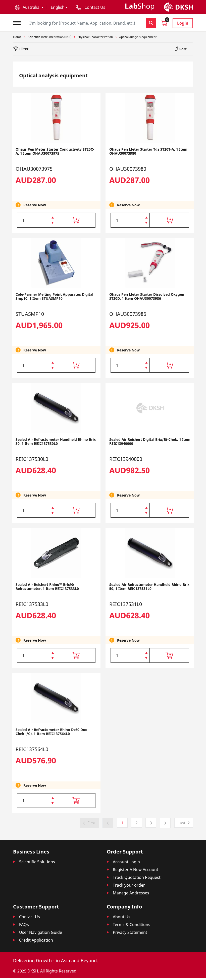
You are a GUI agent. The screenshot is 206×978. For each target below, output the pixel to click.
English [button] (58, 7)
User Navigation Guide (40, 932)
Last (181, 823)
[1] (52, 223)
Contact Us (29, 917)
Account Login (126, 862)
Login (182, 23)
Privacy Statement (130, 932)
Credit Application (36, 940)
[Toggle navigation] (18, 22)
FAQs (24, 924)
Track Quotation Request (137, 877)
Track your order (129, 885)
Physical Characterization (95, 37)
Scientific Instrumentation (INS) (49, 37)
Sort (182, 48)
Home (17, 37)
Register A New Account (135, 869)
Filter (23, 48)
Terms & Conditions (131, 924)
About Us (121, 917)
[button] (29, 7)
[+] (52, 217)
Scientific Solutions (37, 862)
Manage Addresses (131, 893)
